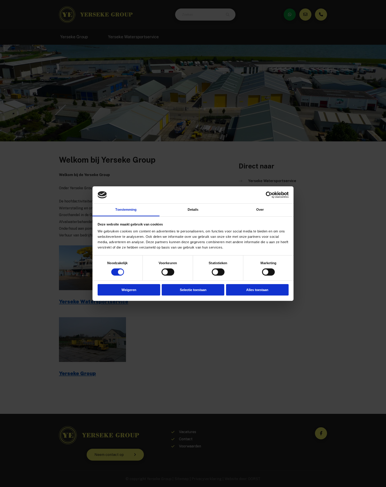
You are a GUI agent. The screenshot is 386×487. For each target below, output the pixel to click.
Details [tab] (193, 209)
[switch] (168, 272)
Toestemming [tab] (125, 209)
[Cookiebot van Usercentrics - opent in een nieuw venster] (269, 194)
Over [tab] (260, 209)
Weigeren (129, 290)
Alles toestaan (257, 290)
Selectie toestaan (193, 290)
